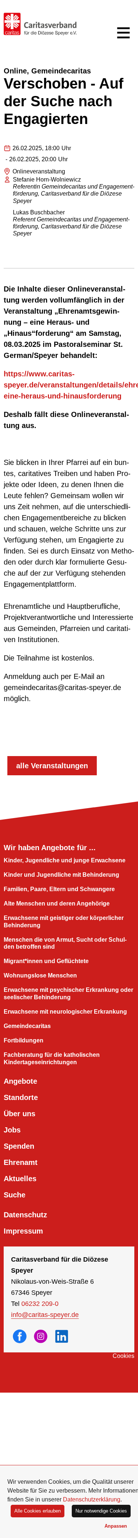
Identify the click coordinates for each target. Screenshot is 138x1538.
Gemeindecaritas (27, 1026)
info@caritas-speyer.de (45, 1314)
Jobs (12, 1130)
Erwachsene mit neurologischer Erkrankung (65, 1011)
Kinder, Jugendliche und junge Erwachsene (64, 860)
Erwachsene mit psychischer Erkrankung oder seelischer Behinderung (68, 993)
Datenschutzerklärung (91, 1499)
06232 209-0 (40, 1303)
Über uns (19, 1114)
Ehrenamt (21, 1162)
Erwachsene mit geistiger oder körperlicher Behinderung (64, 921)
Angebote (20, 1081)
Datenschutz (25, 1215)
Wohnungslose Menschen (40, 975)
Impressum (23, 1231)
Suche (14, 1195)
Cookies (123, 1356)
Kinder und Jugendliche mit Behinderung (61, 875)
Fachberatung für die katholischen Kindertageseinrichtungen (52, 1058)
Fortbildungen (23, 1040)
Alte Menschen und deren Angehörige (57, 903)
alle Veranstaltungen (52, 766)
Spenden (19, 1146)
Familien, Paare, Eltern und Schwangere (59, 889)
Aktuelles (20, 1179)
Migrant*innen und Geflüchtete (46, 961)
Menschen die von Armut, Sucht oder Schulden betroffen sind (65, 943)
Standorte (21, 1097)
